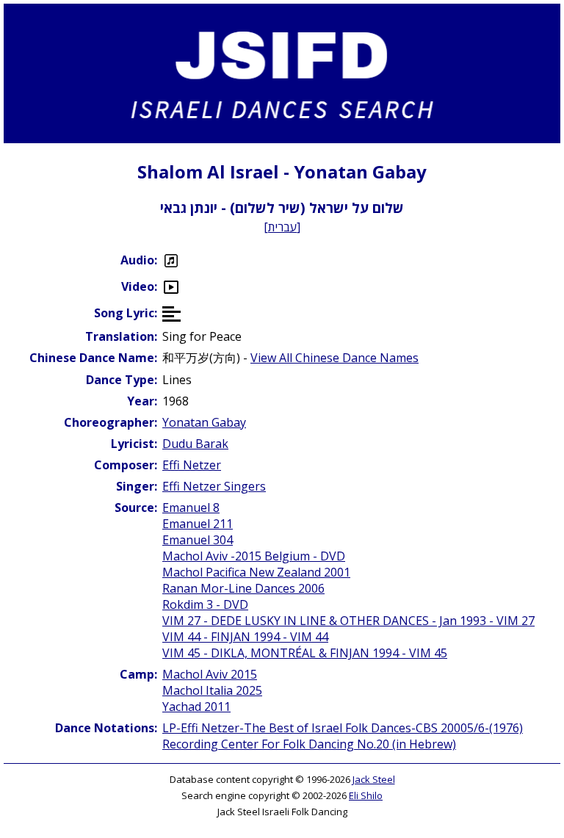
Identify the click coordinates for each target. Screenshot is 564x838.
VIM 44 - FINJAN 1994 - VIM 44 (245, 637)
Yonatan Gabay (204, 422)
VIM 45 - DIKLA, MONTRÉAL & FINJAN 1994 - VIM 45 (304, 653)
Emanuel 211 (197, 524)
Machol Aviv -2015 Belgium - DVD (253, 556)
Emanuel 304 (197, 540)
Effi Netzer (191, 465)
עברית (282, 227)
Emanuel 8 (191, 507)
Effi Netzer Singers (214, 486)
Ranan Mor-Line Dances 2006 (243, 588)
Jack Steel (373, 779)
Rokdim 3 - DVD (205, 604)
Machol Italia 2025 (212, 690)
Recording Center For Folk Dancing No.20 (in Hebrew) (309, 744)
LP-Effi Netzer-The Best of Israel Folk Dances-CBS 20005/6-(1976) (342, 728)
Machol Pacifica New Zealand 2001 (256, 572)
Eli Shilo (366, 795)
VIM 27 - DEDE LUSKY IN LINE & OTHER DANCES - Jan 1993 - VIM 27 (348, 621)
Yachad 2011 (196, 706)
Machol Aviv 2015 (209, 674)
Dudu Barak (195, 444)
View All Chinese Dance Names (334, 358)
